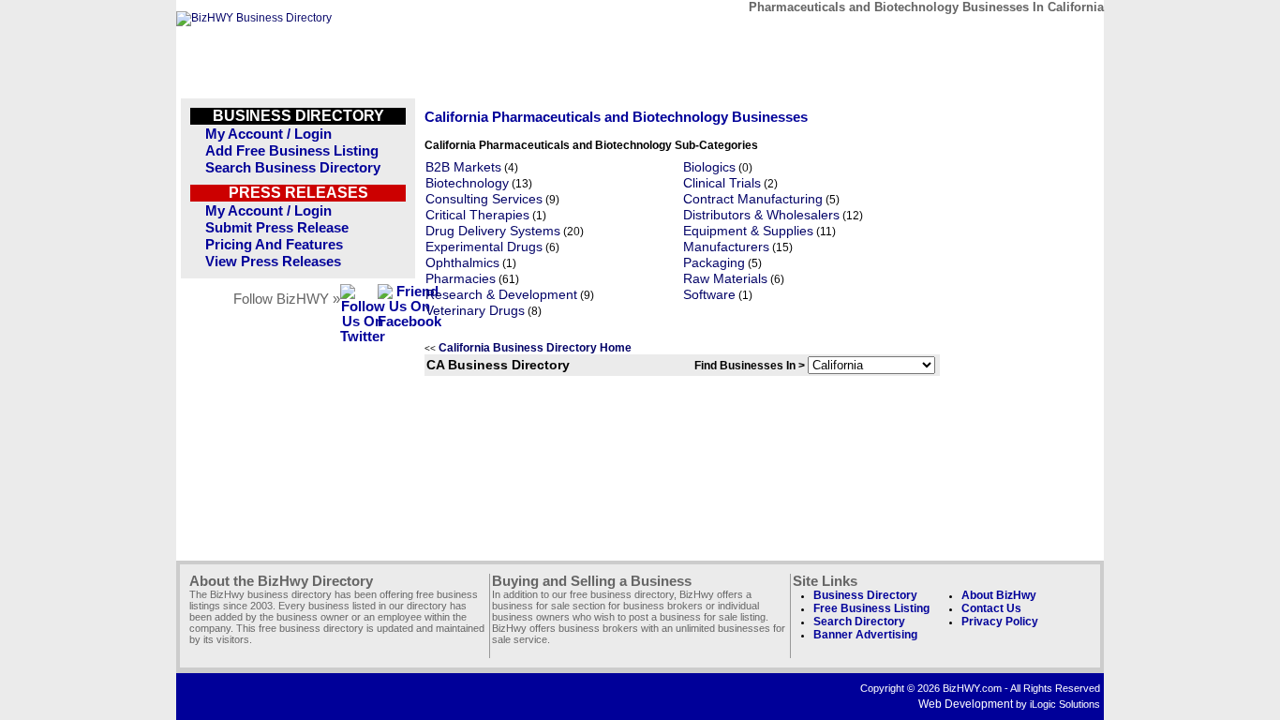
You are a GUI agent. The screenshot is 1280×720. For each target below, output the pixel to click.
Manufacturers (726, 247)
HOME (1055, 35)
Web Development (965, 704)
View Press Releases (273, 261)
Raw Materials (725, 279)
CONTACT (883, 35)
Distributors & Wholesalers (761, 215)
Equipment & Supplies (748, 231)
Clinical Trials (722, 183)
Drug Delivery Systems (492, 231)
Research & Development (501, 295)
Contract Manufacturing (753, 199)
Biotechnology (467, 183)
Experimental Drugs (484, 247)
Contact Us (991, 608)
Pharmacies (460, 279)
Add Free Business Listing (292, 150)
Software (709, 295)
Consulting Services (484, 199)
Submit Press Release (277, 227)
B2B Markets (463, 167)
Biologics (709, 167)
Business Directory (865, 595)
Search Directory (859, 621)
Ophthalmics (462, 263)
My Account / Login (268, 134)
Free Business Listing (871, 608)
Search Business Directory (292, 167)
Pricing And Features (274, 244)
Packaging (714, 263)
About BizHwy (998, 595)
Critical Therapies (477, 215)
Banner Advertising (865, 634)
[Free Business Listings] (254, 17)
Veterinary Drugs (475, 311)
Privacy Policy (999, 621)
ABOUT (969, 35)
